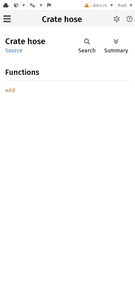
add (10, 90)
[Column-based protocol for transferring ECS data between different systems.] (20, 5)
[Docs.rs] (6, 5)
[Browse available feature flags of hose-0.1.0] (49, 5)
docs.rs (100, 5)
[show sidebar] (7, 19)
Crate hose (62, 19)
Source (13, 50)
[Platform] (36, 5)
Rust (122, 5)
